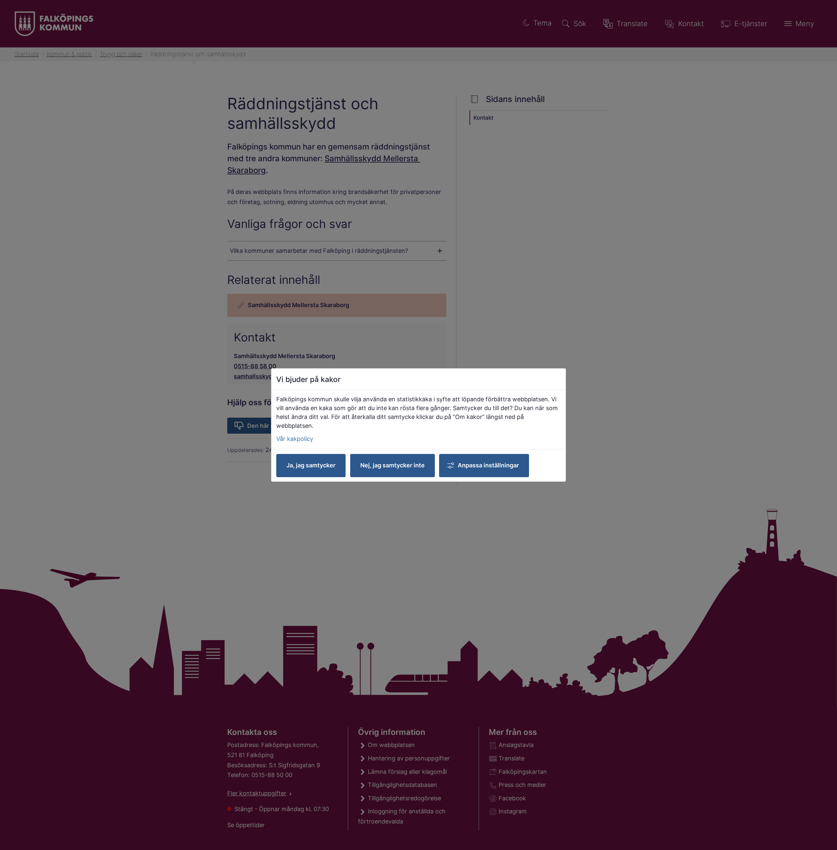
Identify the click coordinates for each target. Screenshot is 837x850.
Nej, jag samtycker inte (392, 465)
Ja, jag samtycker (310, 465)
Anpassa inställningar (488, 465)
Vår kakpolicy (294, 438)
